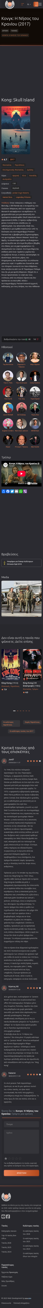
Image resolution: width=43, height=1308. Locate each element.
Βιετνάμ (4, 205)
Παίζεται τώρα (6, 1277)
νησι (18, 249)
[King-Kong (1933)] (10, 664)
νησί (12, 263)
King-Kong (9, 683)
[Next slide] (38, 599)
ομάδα (17, 228)
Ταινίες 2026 (6, 1243)
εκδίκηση (5, 286)
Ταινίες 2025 (6, 1247)
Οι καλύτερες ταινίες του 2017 (21, 731)
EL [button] (28, 4)
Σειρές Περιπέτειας (32, 722)
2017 (12, 159)
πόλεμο (28, 203)
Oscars (4, 1285)
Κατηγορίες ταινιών (8, 1231)
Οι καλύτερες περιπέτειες (8, 723)
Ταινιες (14, 31)
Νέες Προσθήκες (7, 1281)
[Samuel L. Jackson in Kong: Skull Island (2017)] (21, 599)
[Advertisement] (21, 74)
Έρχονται (9, 1272)
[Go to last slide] (5, 599)
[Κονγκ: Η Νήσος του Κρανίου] (15, 130)
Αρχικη (5, 31)
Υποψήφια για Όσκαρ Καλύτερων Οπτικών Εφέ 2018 (20, 563)
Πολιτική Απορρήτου (21, 1303)
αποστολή (26, 214)
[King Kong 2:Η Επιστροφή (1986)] (32, 664)
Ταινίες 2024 (6, 1252)
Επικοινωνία (6, 1303)
